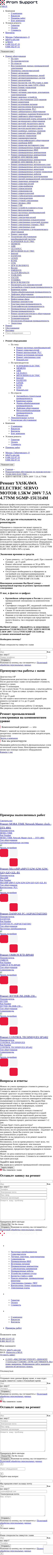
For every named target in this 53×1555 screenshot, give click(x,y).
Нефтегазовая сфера (20, 299)
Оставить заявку (7, 1355)
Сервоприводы (18, 1259)
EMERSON (16, 270)
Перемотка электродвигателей (25, 70)
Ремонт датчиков (19, 90)
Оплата (14, 28)
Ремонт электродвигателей (23, 217)
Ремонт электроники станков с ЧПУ (27, 224)
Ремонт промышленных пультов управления (31, 172)
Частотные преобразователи (24, 1252)
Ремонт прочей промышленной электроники (32, 179)
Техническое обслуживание (24, 420)
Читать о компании (9, 738)
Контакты (10, 32)
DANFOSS (16, 256)
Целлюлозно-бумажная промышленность (30, 321)
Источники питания (20, 1264)
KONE (14, 261)
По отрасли (16, 63)
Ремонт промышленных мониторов (27, 169)
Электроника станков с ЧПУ (24, 1283)
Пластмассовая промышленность (26, 304)
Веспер (14, 268)
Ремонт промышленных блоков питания (29, 147)
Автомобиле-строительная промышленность (31, 287)
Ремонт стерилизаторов (22, 198)
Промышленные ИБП (21, 1261)
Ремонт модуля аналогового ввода (27, 128)
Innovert (14, 253)
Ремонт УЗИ (16, 205)
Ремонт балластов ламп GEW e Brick (28, 85)
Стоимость (16, 30)
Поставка (9, 330)
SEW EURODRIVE (20, 265)
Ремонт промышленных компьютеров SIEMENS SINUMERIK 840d (28, 156)
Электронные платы (20, 1288)
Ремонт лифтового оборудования (26, 116)
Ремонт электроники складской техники (29, 222)
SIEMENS (15, 244)
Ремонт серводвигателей (22, 184)
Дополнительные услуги (22, 418)
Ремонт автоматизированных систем (28, 78)
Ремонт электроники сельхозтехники (28, 220)
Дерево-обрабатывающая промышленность (31, 292)
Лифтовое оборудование (22, 294)
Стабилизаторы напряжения (24, 1268)
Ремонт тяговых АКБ (21, 203)
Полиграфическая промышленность (27, 306)
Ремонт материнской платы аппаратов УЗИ (31, 119)
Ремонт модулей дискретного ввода (27, 123)
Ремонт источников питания (24, 104)
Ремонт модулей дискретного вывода (28, 126)
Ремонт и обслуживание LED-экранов (28, 99)
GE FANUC (16, 248)
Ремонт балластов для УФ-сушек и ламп (29, 83)
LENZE (14, 258)
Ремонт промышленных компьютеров (28, 152)
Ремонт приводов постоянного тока (27, 145)
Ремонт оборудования (15, 56)
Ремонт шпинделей (20, 215)
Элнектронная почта (9, 1494)
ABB (13, 246)
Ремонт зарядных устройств (24, 97)
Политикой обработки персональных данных (23, 663)
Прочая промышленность (23, 311)
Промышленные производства (25, 309)
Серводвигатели (18, 1254)
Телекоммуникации (20, 318)
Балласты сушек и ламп (22, 1276)
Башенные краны (19, 289)
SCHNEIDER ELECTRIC (23, 241)
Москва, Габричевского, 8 (17, 37)
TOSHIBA (16, 280)
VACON (15, 277)
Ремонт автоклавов (20, 73)
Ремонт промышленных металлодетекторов (31, 167)
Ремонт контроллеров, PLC (23, 109)
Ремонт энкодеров (19, 234)
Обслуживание (12, 328)
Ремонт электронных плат (23, 227)
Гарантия (15, 25)
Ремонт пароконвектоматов (23, 138)
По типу (15, 58)
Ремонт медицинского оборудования (28, 121)
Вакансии (15, 16)
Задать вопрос (7, 1167)
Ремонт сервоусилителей (22, 193)
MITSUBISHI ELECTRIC (23, 251)
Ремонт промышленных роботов (26, 174)
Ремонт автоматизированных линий (28, 75)
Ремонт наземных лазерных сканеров (28, 131)
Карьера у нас (6, 752)
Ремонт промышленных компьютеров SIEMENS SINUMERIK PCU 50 (28, 160)
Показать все (22, 360)
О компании (16, 13)
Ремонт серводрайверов (22, 186)
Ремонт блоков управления (23, 87)
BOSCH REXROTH (20, 282)
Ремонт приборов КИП (21, 143)
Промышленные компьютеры (24, 1266)
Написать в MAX (14, 1352)
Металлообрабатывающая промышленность (31, 297)
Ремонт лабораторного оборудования (28, 111)
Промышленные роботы (22, 1271)
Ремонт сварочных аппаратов (24, 181)
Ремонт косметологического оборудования (30, 313)
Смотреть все (6, 821)
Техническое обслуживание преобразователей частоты (24, 237)
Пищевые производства (22, 301)
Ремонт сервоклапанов (21, 188)
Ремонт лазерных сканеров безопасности (30, 114)
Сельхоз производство (21, 316)
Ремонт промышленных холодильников (29, 176)
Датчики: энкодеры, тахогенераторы (28, 1256)
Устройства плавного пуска (23, 1273)
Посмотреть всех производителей (26, 285)
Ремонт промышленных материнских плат (31, 164)
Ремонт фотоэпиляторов (22, 210)
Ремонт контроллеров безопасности (27, 107)
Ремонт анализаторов (21, 80)
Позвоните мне (7, 52)
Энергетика (16, 323)
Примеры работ (18, 18)
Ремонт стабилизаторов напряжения (28, 196)
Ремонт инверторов (20, 102)
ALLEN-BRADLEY (20, 273)
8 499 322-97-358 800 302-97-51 (12, 45)
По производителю (20, 61)
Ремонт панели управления (23, 135)
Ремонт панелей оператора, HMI (26, 133)
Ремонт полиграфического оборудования (30, 140)
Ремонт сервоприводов (21, 191)
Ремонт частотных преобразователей (28, 212)
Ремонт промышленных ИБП (24, 150)
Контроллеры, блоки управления (26, 1285)
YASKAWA (16, 275)
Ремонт (8, 325)
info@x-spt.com (12, 39)
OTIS (13, 263)
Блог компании (18, 20)
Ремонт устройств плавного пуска (27, 208)
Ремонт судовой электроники (24, 200)
